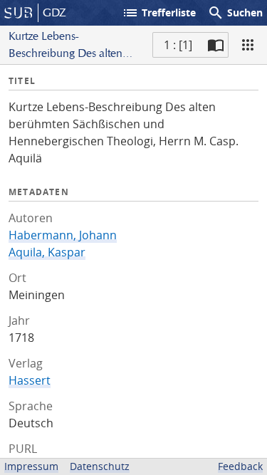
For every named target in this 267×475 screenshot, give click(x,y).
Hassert (30, 380)
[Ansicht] (248, 45)
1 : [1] (178, 45)
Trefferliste (159, 12)
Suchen (235, 12)
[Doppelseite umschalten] (216, 45)
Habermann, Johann (63, 235)
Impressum (31, 466)
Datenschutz (100, 466)
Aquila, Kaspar (47, 252)
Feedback (240, 466)
